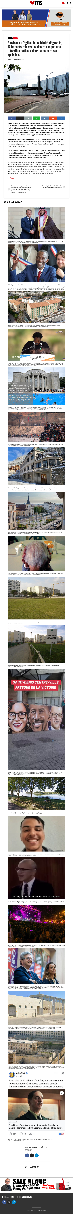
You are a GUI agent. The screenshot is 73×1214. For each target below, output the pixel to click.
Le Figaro (11, 178)
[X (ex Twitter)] (32, 1155)
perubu (9, 59)
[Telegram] (37, 1155)
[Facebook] (27, 1155)
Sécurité (10, 38)
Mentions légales (41, 1210)
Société (16, 38)
